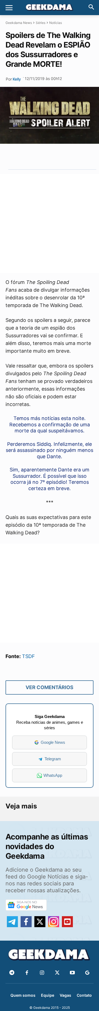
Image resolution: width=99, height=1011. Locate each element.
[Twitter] (57, 973)
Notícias (55, 23)
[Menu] (9, 8)
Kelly (17, 79)
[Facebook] (27, 973)
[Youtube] (72, 973)
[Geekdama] (49, 7)
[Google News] (87, 973)
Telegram (53, 758)
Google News (53, 742)
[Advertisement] (49, 223)
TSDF (28, 656)
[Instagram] (42, 973)
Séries (40, 23)
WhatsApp (52, 775)
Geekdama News (19, 23)
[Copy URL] (73, 156)
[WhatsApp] (48, 156)
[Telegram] (61, 156)
